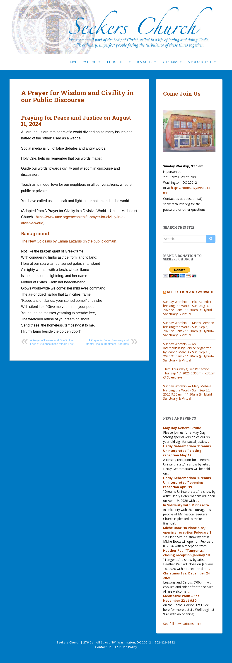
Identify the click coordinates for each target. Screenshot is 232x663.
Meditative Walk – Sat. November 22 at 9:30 (181, 598)
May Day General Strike (182, 428)
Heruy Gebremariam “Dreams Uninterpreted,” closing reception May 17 (187, 450)
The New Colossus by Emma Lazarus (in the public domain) (69, 241)
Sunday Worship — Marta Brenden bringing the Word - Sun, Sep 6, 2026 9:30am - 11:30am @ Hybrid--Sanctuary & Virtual (188, 329)
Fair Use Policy (126, 647)
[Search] (210, 239)
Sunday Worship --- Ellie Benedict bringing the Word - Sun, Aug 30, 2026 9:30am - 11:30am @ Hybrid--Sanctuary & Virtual (188, 307)
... (208, 441)
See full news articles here (182, 623)
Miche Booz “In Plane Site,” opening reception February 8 (187, 530)
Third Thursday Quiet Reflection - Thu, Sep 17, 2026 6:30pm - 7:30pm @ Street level (189, 373)
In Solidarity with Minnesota (186, 505)
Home (73, 62)
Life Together (116, 62)
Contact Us (103, 647)
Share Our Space (200, 62)
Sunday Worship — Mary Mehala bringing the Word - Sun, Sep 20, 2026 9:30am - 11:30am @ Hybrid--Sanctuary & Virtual (188, 392)
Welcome (89, 62)
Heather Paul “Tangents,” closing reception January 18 (186, 552)
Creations (170, 62)
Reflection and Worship (190, 292)
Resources (144, 62)
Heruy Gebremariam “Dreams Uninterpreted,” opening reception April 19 (187, 482)
